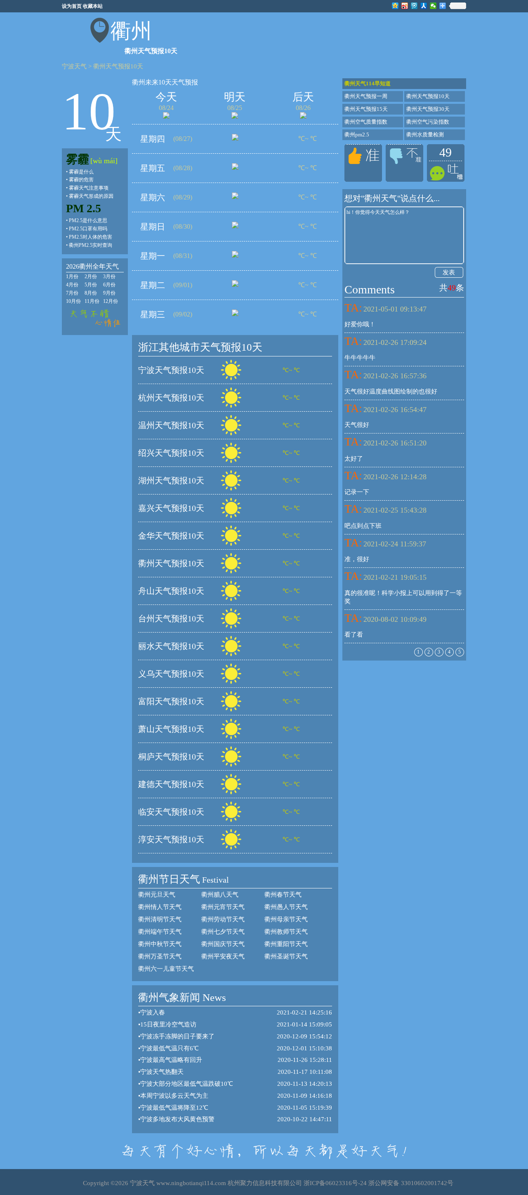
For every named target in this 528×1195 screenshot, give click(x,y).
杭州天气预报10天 (171, 397)
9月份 (109, 293)
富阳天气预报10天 (171, 701)
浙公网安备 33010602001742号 (410, 1183)
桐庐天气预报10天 (171, 756)
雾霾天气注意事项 (88, 188)
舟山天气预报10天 (171, 590)
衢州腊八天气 (219, 894)
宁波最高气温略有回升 (171, 1060)
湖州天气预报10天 (171, 480)
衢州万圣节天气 (160, 956)
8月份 (91, 293)
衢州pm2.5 (356, 134)
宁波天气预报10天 (171, 370)
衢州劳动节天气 (223, 919)
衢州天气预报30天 (428, 109)
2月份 (91, 276)
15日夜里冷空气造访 (168, 1024)
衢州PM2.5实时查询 (90, 245)
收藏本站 (93, 6)
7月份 (72, 293)
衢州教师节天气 (286, 931)
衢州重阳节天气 (286, 944)
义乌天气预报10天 (171, 673)
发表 (449, 272)
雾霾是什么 (81, 172)
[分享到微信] (433, 5)
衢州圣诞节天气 (286, 956)
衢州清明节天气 (160, 919)
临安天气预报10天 (171, 811)
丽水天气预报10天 (171, 646)
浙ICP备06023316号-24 (335, 1183)
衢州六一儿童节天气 (166, 968)
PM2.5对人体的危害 (90, 237)
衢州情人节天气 (160, 907)
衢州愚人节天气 (286, 907)
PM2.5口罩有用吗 (88, 229)
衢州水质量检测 (425, 134)
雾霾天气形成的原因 (91, 196)
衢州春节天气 (283, 894)
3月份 (109, 276)
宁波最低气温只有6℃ (169, 1048)
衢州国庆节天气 (223, 944)
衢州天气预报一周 (365, 96)
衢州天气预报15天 (366, 109)
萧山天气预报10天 (171, 728)
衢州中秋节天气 (160, 944)
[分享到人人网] (423, 5)
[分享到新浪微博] (404, 5)
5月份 (91, 285)
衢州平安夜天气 (223, 956)
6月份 (109, 285)
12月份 (110, 301)
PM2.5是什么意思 (88, 220)
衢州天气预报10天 (118, 66)
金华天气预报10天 (171, 535)
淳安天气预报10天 (171, 839)
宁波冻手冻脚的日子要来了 (177, 1036)
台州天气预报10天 (171, 618)
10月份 (73, 301)
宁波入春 (152, 1012)
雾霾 (77, 159)
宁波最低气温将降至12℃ (174, 1107)
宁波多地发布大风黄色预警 (177, 1119)
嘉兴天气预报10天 (171, 508)
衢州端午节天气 (160, 931)
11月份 (92, 301)
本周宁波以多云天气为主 (174, 1095)
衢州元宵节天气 (223, 907)
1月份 (72, 276)
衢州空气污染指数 (427, 122)
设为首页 (72, 6)
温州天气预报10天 (171, 425)
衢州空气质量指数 (365, 122)
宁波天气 (74, 66)
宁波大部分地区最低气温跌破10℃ (186, 1083)
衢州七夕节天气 (223, 931)
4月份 (72, 285)
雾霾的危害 (81, 180)
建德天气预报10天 (171, 784)
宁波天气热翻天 (162, 1071)
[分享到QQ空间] (395, 5)
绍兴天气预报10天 (171, 452)
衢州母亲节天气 (286, 919)
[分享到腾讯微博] (414, 5)
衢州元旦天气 (156, 894)
